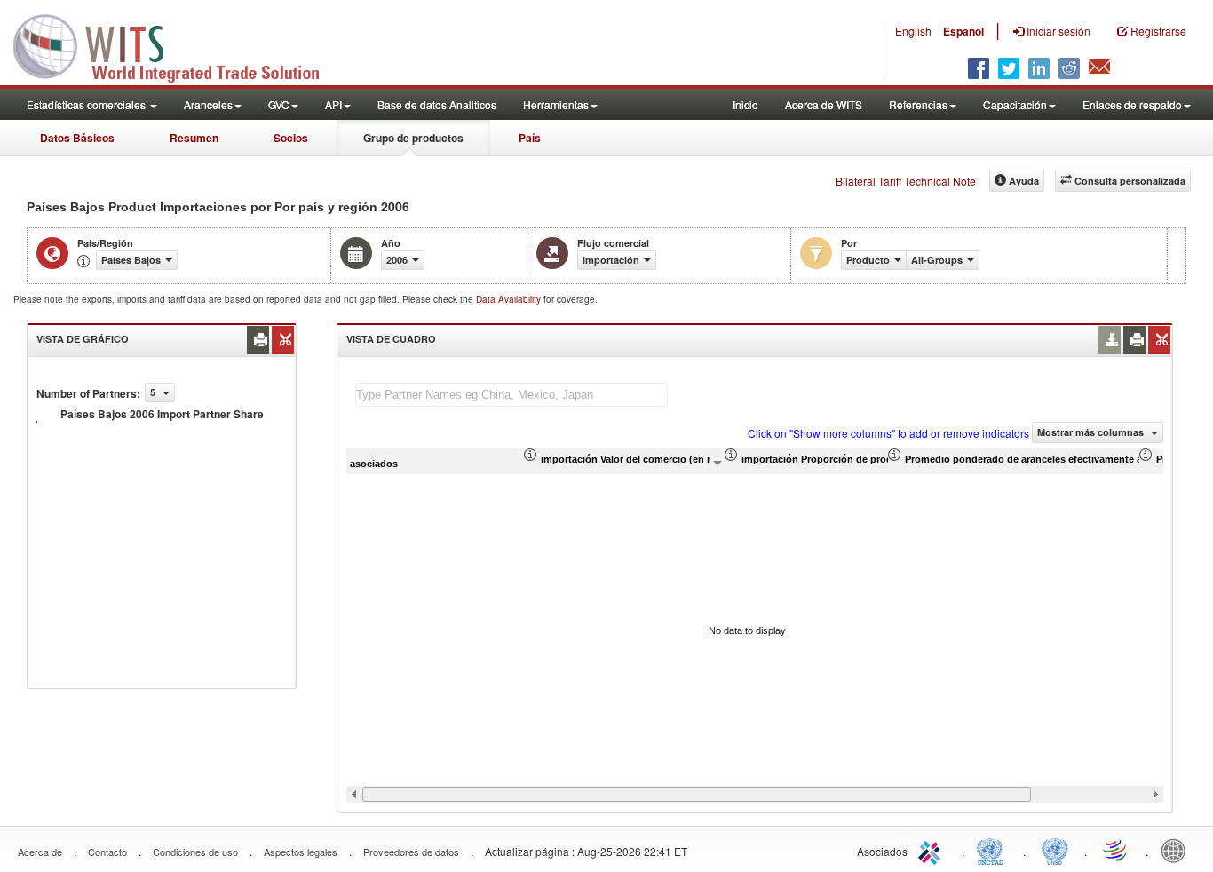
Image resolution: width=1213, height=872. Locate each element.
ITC (932, 850)
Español (963, 31)
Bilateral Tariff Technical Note (906, 180)
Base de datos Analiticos (436, 104)
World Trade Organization (1116, 850)
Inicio (745, 104)
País (530, 138)
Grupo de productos (413, 138)
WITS (177, 44)
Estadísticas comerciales (87, 104)
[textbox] (511, 395)
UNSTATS (1055, 850)
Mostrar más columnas (1091, 432)
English (913, 30)
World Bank (1177, 850)
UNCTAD (993, 850)
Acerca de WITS (823, 104)
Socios (291, 138)
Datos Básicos (77, 138)
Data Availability (509, 299)
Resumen (194, 138)
